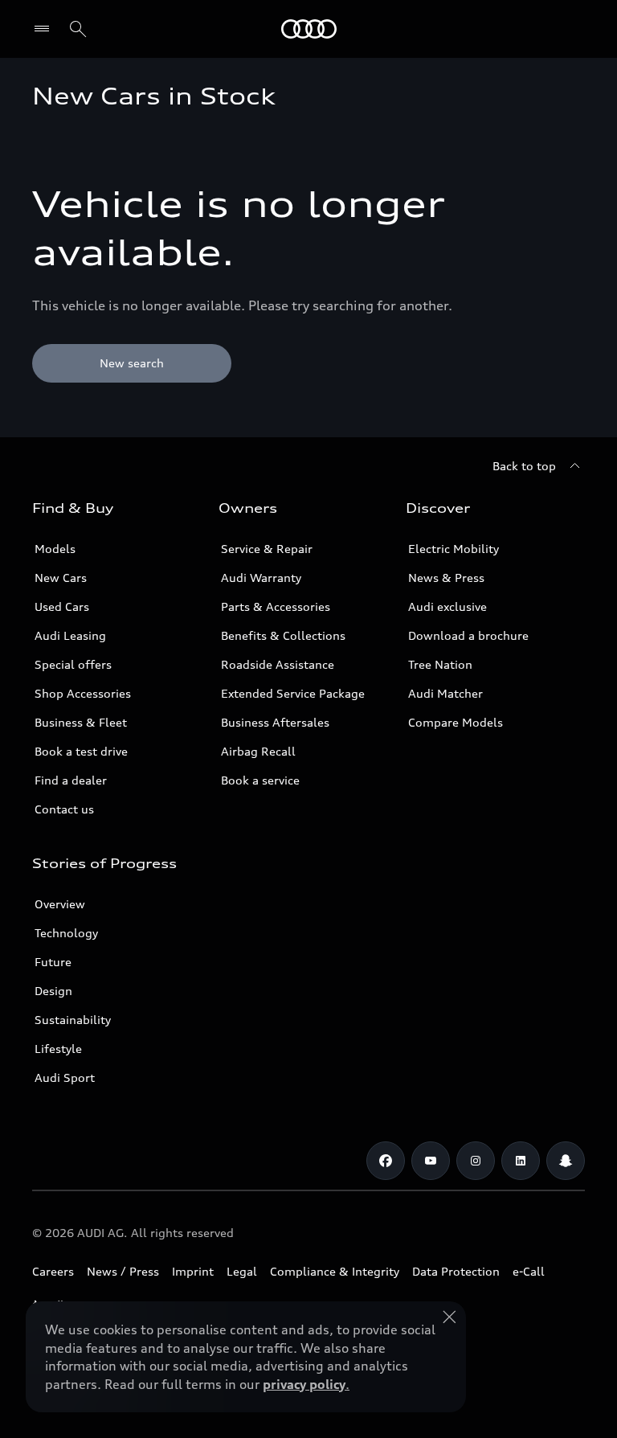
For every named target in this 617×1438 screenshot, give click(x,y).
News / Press (123, 1271)
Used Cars (62, 606)
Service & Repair (267, 548)
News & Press (446, 577)
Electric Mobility (453, 548)
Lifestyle (58, 1048)
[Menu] (45, 29)
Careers (53, 1271)
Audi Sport (65, 1077)
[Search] (78, 29)
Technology (66, 933)
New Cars (61, 577)
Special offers (73, 664)
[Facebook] (385, 1160)
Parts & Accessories (275, 606)
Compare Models (455, 722)
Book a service (260, 780)
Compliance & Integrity (334, 1271)
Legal (242, 1271)
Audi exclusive (447, 606)
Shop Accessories (83, 693)
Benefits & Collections (283, 635)
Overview (60, 904)
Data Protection (456, 1271)
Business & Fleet (81, 722)
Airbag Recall (258, 751)
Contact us (64, 809)
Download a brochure (468, 635)
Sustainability (73, 1019)
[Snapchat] (565, 1160)
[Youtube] (430, 1160)
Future (53, 962)
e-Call (529, 1271)
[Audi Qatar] (309, 29)
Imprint (193, 1271)
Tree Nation (440, 664)
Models (55, 548)
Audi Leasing (70, 635)
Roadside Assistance (277, 664)
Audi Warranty (261, 577)
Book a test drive (81, 751)
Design (53, 991)
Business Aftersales (275, 722)
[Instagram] (475, 1160)
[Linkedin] (520, 1160)
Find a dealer (71, 780)
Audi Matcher (445, 693)
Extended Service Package (293, 693)
